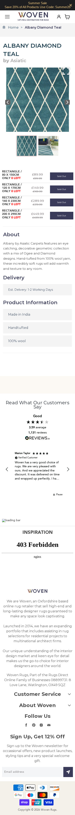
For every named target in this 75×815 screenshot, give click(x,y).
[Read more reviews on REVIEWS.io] (37, 438)
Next (67, 102)
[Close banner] (70, 5)
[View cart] (67, 16)
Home (13, 27)
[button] (7, 469)
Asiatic (18, 60)
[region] (37, 5)
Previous (7, 102)
